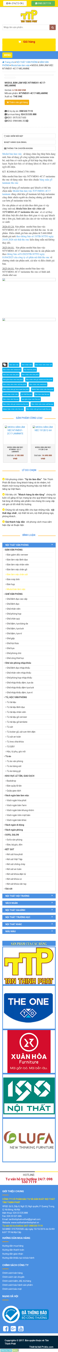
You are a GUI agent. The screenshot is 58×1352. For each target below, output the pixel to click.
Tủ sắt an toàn (14, 736)
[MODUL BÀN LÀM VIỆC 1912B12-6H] (43, 434)
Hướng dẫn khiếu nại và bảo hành (18, 1258)
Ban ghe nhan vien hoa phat (13, 379)
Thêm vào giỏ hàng (18, 102)
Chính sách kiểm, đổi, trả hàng (16, 1281)
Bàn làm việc (14, 365)
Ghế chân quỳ (13, 618)
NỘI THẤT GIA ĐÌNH (15, 910)
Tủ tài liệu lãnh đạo (16, 707)
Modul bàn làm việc (20, 65)
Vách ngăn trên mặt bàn (18, 815)
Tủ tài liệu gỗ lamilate (17, 722)
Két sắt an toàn (14, 869)
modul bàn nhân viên (10, 394)
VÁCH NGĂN (11, 903)
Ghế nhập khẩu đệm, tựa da (20, 682)
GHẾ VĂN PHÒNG (14, 594)
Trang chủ (9, 62)
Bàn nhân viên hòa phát (30, 374)
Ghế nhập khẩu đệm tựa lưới (20, 687)
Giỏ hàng (28, 41)
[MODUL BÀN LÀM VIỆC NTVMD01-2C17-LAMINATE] (15, 434)
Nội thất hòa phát (30, 370)
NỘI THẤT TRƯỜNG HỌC (17, 917)
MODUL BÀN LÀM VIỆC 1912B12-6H (43, 448)
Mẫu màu (10, 931)
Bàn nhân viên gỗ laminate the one (38, 409)
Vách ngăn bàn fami (16, 805)
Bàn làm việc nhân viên (18, 564)
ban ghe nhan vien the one (31, 399)
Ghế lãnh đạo (13, 604)
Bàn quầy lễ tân (14, 786)
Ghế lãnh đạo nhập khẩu (18, 668)
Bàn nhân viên (27, 365)
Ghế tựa (10, 648)
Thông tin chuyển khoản (19, 148)
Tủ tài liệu (11, 702)
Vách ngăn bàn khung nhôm (20, 810)
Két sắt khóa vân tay (16, 884)
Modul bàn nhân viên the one (13, 409)
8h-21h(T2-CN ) (16, 3)
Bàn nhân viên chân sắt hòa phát (14, 384)
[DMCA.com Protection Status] (9, 1350)
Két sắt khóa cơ (14, 879)
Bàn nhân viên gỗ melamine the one (15, 404)
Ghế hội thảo (13, 643)
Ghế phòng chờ (14, 653)
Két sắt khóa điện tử (16, 874)
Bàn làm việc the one (42, 394)
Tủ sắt (10, 727)
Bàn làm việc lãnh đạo (17, 559)
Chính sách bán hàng (12, 1273)
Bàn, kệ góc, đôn (14, 844)
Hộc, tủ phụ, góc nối (16, 751)
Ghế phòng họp (14, 613)
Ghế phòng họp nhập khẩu (19, 677)
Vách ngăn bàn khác (16, 820)
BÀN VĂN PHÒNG (14, 550)
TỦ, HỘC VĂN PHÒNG (16, 697)
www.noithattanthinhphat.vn (25, 1222)
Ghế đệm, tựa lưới (15, 628)
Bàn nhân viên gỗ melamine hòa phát (39, 379)
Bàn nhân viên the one (11, 399)
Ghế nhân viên (13, 609)
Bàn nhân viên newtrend (38, 384)
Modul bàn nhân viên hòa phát (42, 389)
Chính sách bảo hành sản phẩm (17, 1285)
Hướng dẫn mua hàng (12, 1246)
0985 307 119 (44, 3)
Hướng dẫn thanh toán (13, 1250)
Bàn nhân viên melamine (12, 370)
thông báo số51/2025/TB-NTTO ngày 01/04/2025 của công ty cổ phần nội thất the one (25, 255)
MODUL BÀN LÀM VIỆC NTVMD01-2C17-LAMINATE (15, 449)
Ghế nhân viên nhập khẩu (19, 673)
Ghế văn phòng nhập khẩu (18, 663)
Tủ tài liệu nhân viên (16, 712)
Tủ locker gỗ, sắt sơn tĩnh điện (21, 732)
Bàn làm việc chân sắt (17, 574)
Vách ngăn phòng (14, 830)
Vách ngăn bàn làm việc (17, 795)
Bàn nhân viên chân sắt (43, 365)
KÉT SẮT (9, 849)
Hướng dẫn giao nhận (12, 1254)
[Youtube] (21, 1329)
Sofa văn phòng (14, 839)
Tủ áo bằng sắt (14, 766)
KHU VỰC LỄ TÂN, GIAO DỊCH (19, 776)
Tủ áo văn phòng (15, 761)
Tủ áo (8, 756)
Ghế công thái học (15, 658)
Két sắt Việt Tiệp (14, 859)
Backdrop (11, 781)
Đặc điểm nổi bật (14, 136)
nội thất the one (26, 394)
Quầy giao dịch (14, 790)
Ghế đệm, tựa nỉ (14, 633)
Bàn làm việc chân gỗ (17, 569)
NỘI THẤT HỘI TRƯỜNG (17, 896)
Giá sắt (8, 888)
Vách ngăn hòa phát (16, 800)
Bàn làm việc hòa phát (11, 374)
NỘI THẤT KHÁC (13, 924)
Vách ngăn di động (14, 825)
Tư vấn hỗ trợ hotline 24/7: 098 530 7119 (29, 1180)
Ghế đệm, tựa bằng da (17, 623)
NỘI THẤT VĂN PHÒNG (27, 62)
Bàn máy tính (13, 579)
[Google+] (13, 1329)
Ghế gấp (11, 638)
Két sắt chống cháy (16, 864)
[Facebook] (5, 1329)
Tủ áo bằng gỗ (14, 771)
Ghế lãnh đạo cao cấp (17, 599)
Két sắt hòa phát (15, 854)
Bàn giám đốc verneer (17, 554)
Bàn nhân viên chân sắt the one (42, 404)
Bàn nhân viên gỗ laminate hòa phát (16, 389)
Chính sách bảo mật (12, 1289)
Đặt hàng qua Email (16, 142)
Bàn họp (11, 584)
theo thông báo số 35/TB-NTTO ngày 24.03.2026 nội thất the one (28, 238)
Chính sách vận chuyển (13, 1277)
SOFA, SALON (12, 835)
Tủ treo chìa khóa (15, 741)
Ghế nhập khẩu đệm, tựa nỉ (19, 692)
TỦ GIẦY (11, 746)
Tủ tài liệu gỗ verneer (17, 717)
